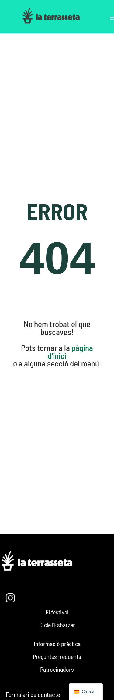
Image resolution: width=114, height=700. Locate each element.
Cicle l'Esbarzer (57, 624)
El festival (57, 612)
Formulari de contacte (33, 694)
